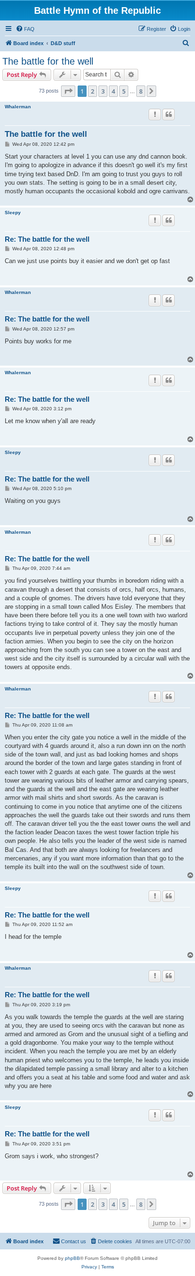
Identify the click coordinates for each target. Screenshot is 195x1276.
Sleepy (13, 212)
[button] (68, 91)
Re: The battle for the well (47, 239)
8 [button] (140, 91)
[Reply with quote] (168, 114)
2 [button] (92, 91)
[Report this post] (155, 114)
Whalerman (18, 106)
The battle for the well (47, 61)
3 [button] (103, 91)
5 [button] (123, 91)
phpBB (72, 1258)
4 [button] (113, 91)
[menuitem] (25, 29)
